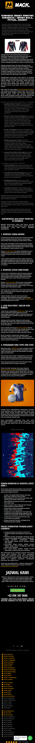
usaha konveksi (10, 282)
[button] (4, 455)
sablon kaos (21, 311)
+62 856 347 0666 (18, 595)
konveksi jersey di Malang (9, 369)
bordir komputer (22, 327)
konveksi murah (10, 251)
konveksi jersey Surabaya (26, 89)
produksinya (29, 299)
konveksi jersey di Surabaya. (9, 566)
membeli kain (15, 348)
